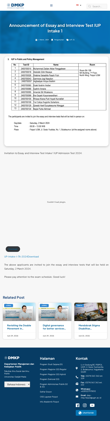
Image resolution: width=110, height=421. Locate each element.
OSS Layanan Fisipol (49, 397)
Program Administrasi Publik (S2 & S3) (54, 385)
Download (12, 249)
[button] (51, 5)
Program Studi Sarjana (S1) (51, 364)
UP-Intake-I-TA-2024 (16, 256)
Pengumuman (59, 40)
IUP (70, 40)
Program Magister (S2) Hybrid (53, 374)
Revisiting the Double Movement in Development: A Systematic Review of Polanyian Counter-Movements (19, 327)
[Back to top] (104, 414)
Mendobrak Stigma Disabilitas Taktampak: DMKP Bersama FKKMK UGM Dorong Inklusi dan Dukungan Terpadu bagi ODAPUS (89, 327)
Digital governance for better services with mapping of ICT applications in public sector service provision (55, 327)
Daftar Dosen (46, 392)
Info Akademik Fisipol (49, 402)
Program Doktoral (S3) (49, 379)
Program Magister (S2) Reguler (53, 369)
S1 (74, 40)
